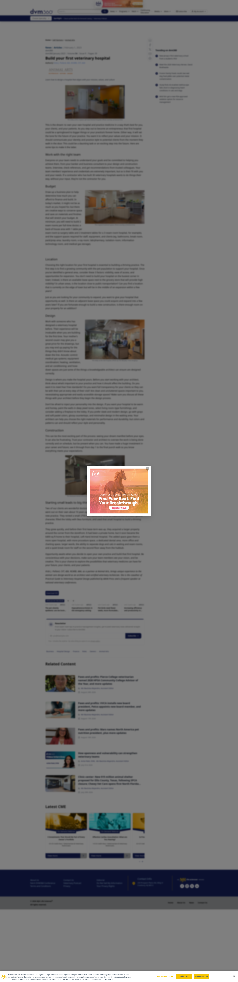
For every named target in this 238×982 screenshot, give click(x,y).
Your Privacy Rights (165, 976)
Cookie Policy (107, 979)
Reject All (184, 976)
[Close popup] (147, 469)
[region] (119, 976)
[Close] (234, 976)
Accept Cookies (201, 976)
